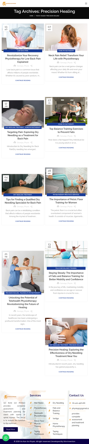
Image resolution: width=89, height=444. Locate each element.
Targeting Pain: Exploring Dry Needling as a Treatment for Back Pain (23, 135)
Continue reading (22, 80)
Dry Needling (58, 403)
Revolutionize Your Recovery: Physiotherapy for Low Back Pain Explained (23, 58)
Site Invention (69, 441)
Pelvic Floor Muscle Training (39, 423)
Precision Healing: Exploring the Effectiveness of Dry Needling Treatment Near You (66, 353)
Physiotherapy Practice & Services (66, 195)
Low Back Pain (22, 51)
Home (31, 16)
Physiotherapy (40, 408)
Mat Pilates (38, 403)
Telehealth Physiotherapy (30, 293)
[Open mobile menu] (86, 3)
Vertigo (56, 418)
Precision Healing (12, 293)
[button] (10, 429)
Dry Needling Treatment (14, 127)
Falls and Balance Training (66, 268)
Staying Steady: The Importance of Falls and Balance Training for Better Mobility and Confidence (66, 276)
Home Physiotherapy (66, 51)
